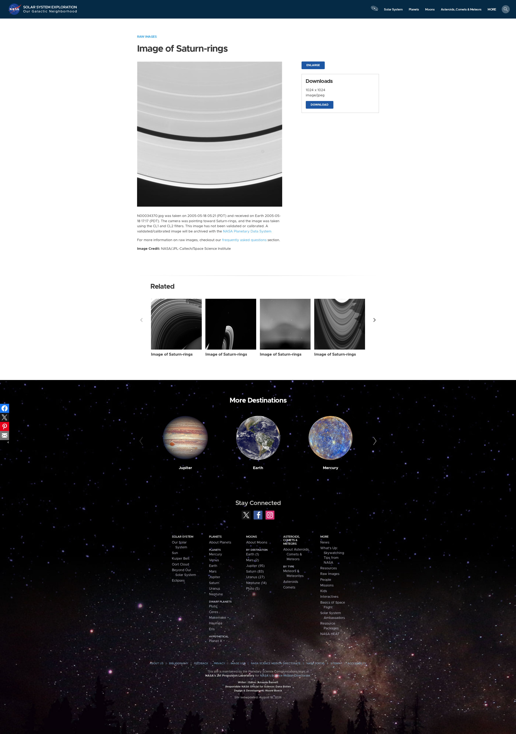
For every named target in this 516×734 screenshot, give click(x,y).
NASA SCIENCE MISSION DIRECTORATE (276, 663)
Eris (212, 629)
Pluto (213, 606)
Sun (175, 553)
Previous (141, 320)
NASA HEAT (329, 634)
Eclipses (178, 580)
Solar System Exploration (50, 6)
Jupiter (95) (255, 565)
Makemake (217, 617)
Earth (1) (252, 554)
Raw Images (147, 36)
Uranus (214, 588)
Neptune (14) (256, 583)
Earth (258, 468)
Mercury (330, 468)
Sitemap (336, 663)
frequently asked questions (244, 240)
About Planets (220, 542)
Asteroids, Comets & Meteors (291, 540)
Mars (212, 571)
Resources (328, 568)
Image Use (238, 663)
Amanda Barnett (267, 682)
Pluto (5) (253, 588)
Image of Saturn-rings (172, 354)
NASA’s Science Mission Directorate (285, 675)
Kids (323, 591)
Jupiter (185, 468)
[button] (492, 9)
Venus (214, 560)
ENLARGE (313, 65)
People (325, 579)
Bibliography (178, 663)
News (324, 542)
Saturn (214, 583)
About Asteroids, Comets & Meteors (296, 554)
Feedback (201, 663)
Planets (215, 536)
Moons (251, 536)
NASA (15, 9)
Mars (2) (252, 560)
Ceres (213, 612)
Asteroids (290, 581)
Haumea (215, 623)
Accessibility (356, 663)
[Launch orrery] (374, 10)
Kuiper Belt (180, 558)
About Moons (256, 542)
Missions (327, 585)
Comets (289, 587)
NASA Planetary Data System (247, 231)
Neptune (216, 594)
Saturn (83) (255, 571)
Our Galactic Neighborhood (50, 12)
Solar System (182, 536)
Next (375, 320)
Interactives (329, 596)
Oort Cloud (180, 564)
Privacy (219, 663)
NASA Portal (315, 663)
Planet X (215, 641)
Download (320, 104)
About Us (156, 663)
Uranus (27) (255, 577)
